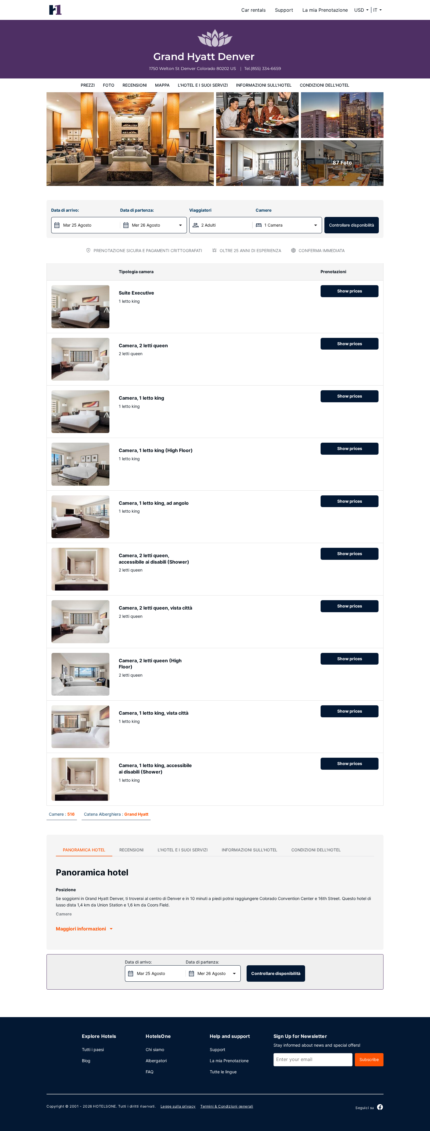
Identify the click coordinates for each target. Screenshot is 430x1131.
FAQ (150, 1071)
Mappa (162, 85)
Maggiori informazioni (81, 929)
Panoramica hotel (84, 849)
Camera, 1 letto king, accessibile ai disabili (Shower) (155, 768)
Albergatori (156, 1060)
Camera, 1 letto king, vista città (153, 713)
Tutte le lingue (223, 1071)
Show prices (349, 290)
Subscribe (369, 1059)
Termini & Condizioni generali (226, 1106)
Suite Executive (136, 293)
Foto (108, 85)
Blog (86, 1060)
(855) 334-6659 (266, 68)
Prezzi (88, 85)
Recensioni (135, 85)
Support (284, 10)
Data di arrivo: (65, 210)
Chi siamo (155, 1049)
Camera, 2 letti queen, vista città (155, 608)
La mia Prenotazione (325, 10)
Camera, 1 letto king (141, 398)
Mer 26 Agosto (146, 225)
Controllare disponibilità (351, 225)
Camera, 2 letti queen (143, 345)
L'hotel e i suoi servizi (203, 85)
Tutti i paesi (93, 1049)
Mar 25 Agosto (77, 225)
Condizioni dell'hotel (324, 85)
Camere (263, 210)
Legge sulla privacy (178, 1106)
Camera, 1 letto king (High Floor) (156, 450)
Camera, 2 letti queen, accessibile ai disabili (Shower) (154, 558)
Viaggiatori (200, 210)
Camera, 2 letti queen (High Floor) (150, 664)
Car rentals (253, 10)
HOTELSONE (104, 1106)
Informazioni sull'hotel (264, 85)
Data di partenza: (137, 210)
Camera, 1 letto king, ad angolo (154, 503)
